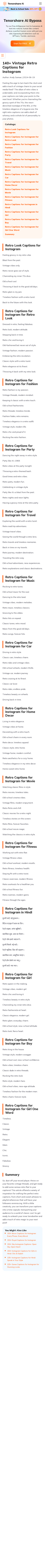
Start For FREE (20, 43)
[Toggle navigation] (42, 3)
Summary (9, 234)
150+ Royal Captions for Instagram (21, 1240)
